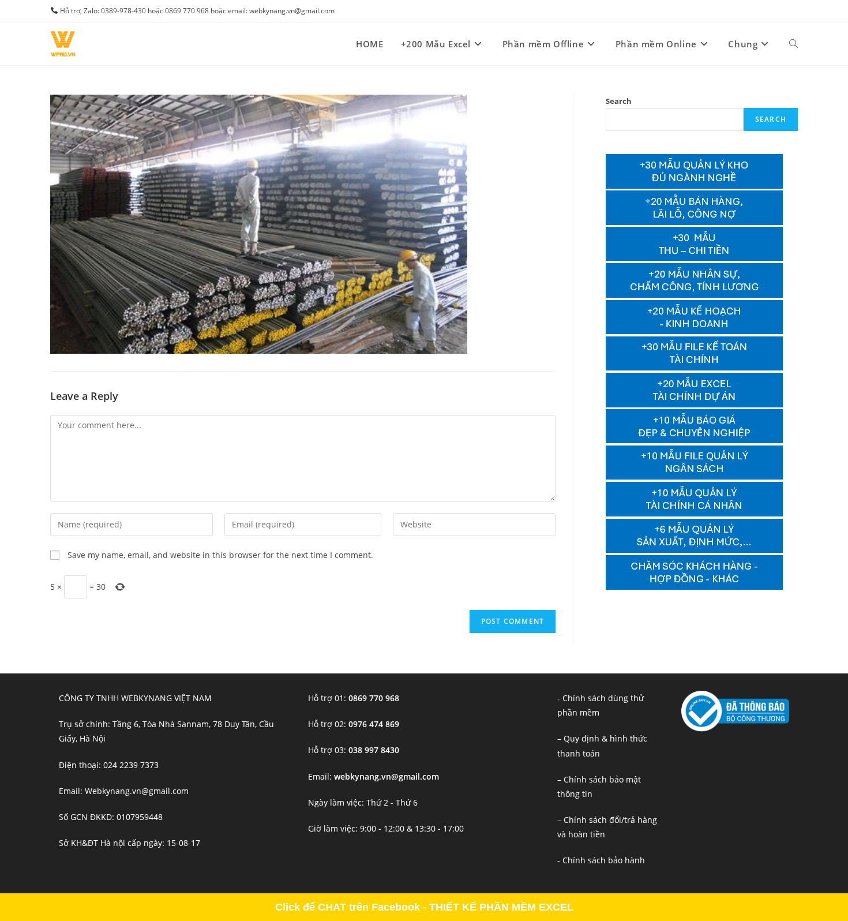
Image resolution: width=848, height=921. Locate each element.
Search (619, 101)
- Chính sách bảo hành (601, 860)
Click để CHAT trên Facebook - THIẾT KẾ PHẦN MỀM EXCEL (424, 907)
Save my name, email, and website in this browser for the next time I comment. (220, 554)
